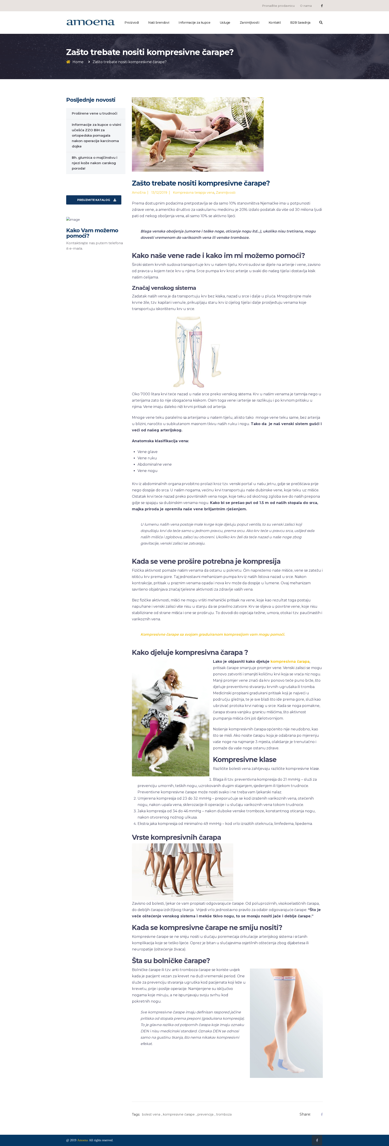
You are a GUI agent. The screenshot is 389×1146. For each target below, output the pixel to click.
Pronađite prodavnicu (278, 5)
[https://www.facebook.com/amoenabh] (322, 5)
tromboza (224, 1114)
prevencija (205, 1114)
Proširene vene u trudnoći (94, 113)
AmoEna (139, 193)
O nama (306, 5)
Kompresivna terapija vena (193, 193)
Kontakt (275, 23)
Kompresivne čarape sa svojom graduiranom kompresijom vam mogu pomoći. (212, 634)
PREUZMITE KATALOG (93, 200)
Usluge (225, 23)
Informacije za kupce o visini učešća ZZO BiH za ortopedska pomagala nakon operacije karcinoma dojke (96, 135)
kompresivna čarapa (290, 661)
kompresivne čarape (179, 1114)
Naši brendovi (158, 23)
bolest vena (151, 1114)
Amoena (82, 1140)
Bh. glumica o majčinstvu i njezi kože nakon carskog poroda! (94, 162)
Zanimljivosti (249, 23)
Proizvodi (131, 23)
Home (78, 62)
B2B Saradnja (300, 23)
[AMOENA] (90, 22)
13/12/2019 (159, 193)
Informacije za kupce (194, 23)
